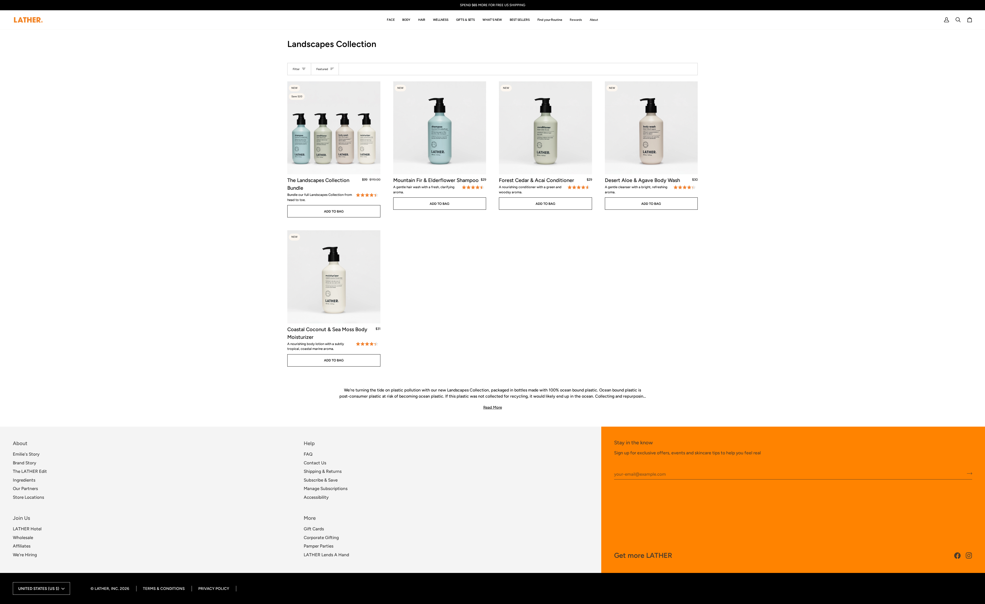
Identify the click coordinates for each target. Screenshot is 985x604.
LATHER (102, 588)
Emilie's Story (26, 454)
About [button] (20, 443)
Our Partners (25, 488)
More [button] (310, 518)
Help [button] (309, 443)
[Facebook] (957, 555)
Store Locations (28, 497)
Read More (492, 407)
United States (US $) (38, 588)
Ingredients (24, 480)
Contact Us (315, 462)
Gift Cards (314, 528)
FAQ (308, 454)
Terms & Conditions (164, 588)
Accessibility (316, 497)
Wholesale (23, 537)
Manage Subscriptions (326, 488)
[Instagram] (969, 555)
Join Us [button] (21, 518)
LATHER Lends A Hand (326, 554)
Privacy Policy (213, 588)
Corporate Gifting (321, 537)
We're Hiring (25, 554)
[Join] (968, 473)
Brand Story (24, 462)
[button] (391, 20)
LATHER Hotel (27, 528)
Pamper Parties (318, 546)
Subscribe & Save (321, 480)
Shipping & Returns (323, 471)
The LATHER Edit (30, 471)
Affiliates (22, 546)
